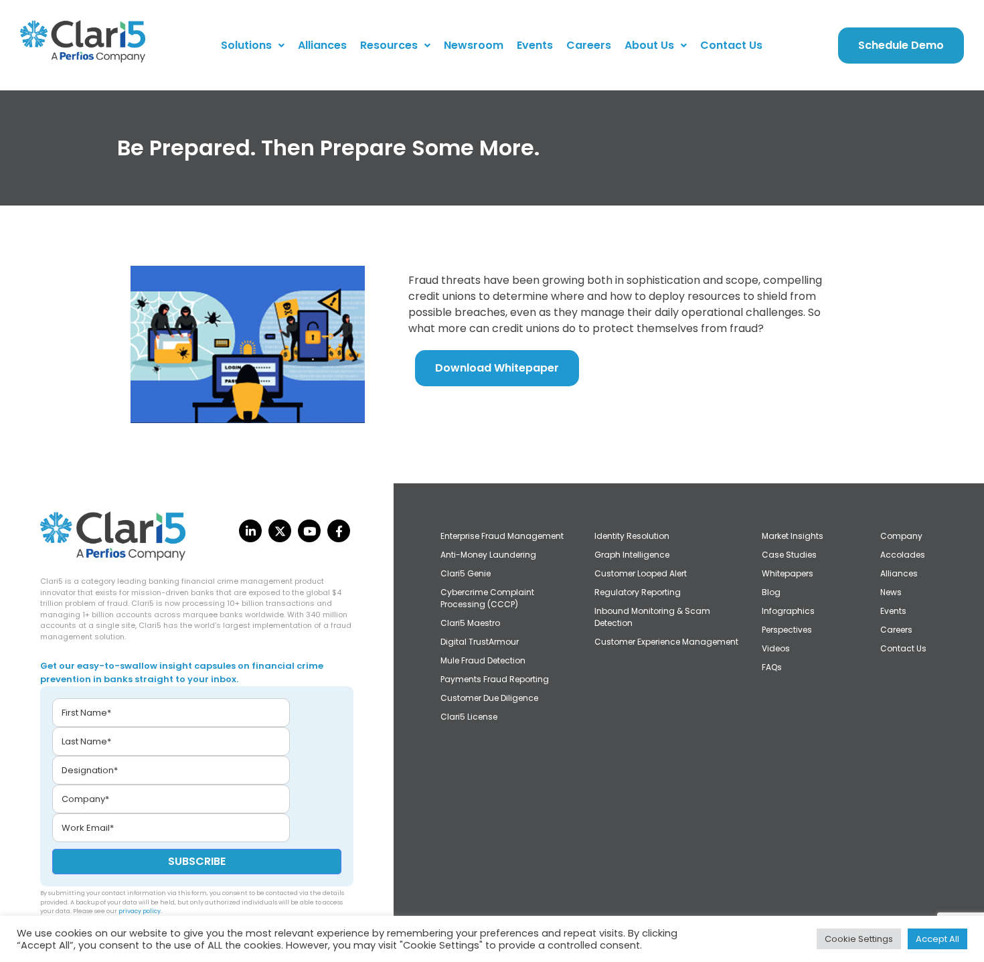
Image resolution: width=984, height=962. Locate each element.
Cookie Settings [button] (859, 939)
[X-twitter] (279, 530)
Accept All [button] (937, 939)
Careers (588, 45)
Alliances (322, 45)
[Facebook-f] (338, 530)
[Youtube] (309, 530)
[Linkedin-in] (250, 530)
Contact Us (731, 45)
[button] (252, 45)
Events (535, 45)
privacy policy (139, 911)
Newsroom (473, 45)
